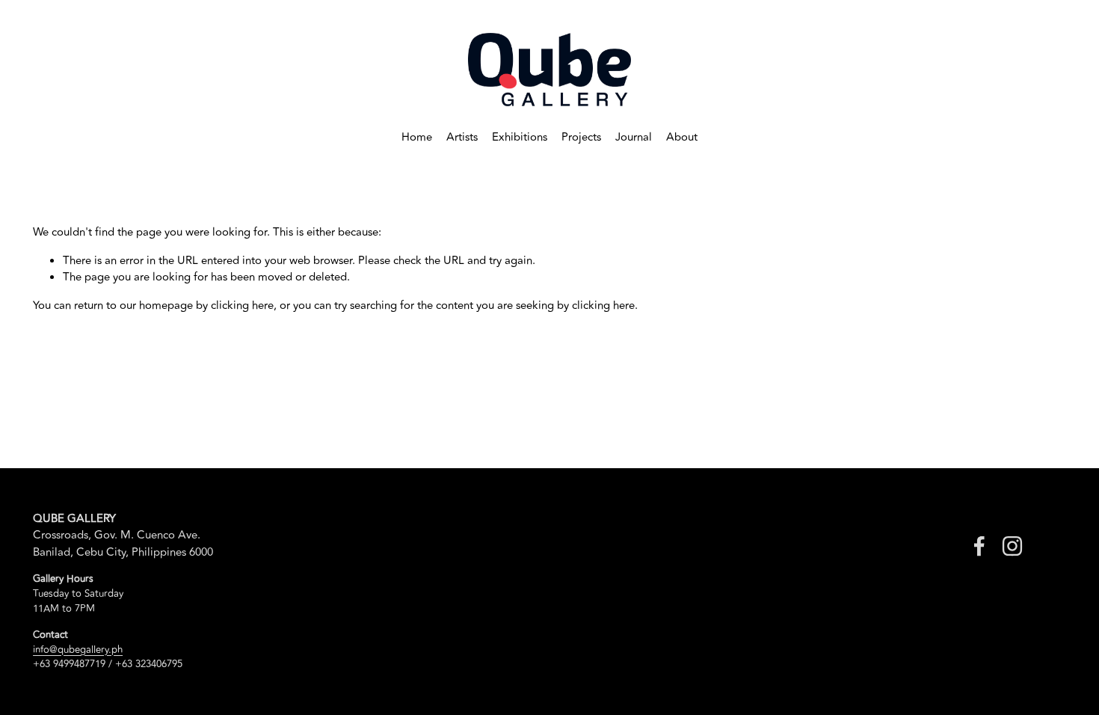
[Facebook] (979, 546)
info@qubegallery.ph (78, 650)
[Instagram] (1012, 546)
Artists (462, 137)
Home (416, 137)
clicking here (242, 305)
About (682, 137)
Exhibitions (519, 137)
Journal (633, 137)
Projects (581, 137)
